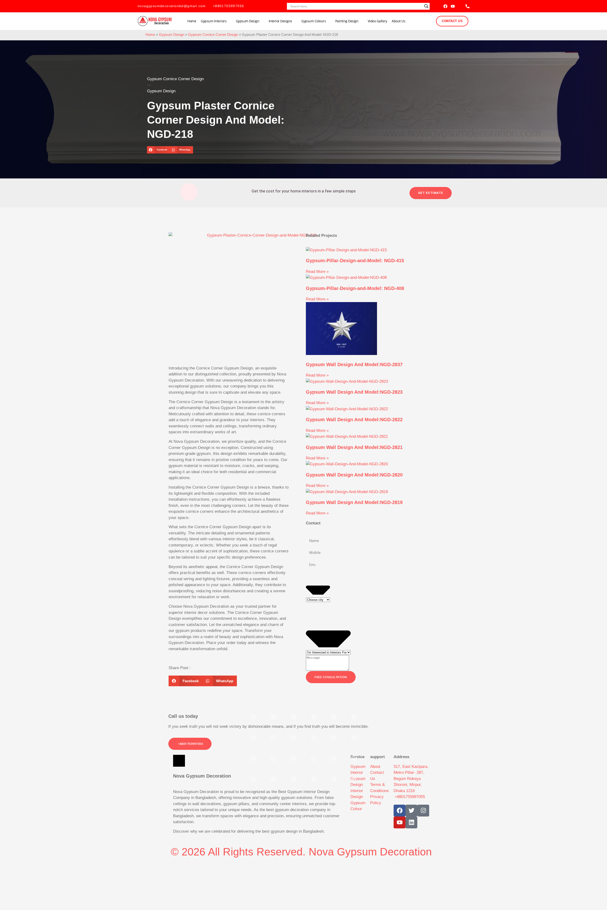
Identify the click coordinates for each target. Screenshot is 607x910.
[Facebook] (445, 6)
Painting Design (347, 21)
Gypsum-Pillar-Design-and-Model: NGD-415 (355, 260)
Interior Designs (280, 21)
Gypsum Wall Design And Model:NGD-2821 (354, 447)
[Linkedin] (411, 822)
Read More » (317, 271)
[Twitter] (411, 811)
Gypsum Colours (313, 21)
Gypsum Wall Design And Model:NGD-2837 (354, 364)
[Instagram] (423, 811)
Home (191, 21)
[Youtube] (453, 6)
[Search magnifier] (426, 6)
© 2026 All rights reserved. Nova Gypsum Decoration (301, 852)
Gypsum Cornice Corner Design (213, 35)
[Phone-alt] (467, 6)
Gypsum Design (247, 21)
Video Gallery (377, 21)
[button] (158, 150)
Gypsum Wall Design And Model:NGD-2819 (354, 502)
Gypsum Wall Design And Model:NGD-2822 (354, 419)
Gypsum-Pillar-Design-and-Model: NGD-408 (355, 288)
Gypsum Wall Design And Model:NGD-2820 (354, 474)
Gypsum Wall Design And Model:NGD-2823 (354, 392)
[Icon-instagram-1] (460, 6)
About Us (398, 21)
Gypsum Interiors (213, 21)
